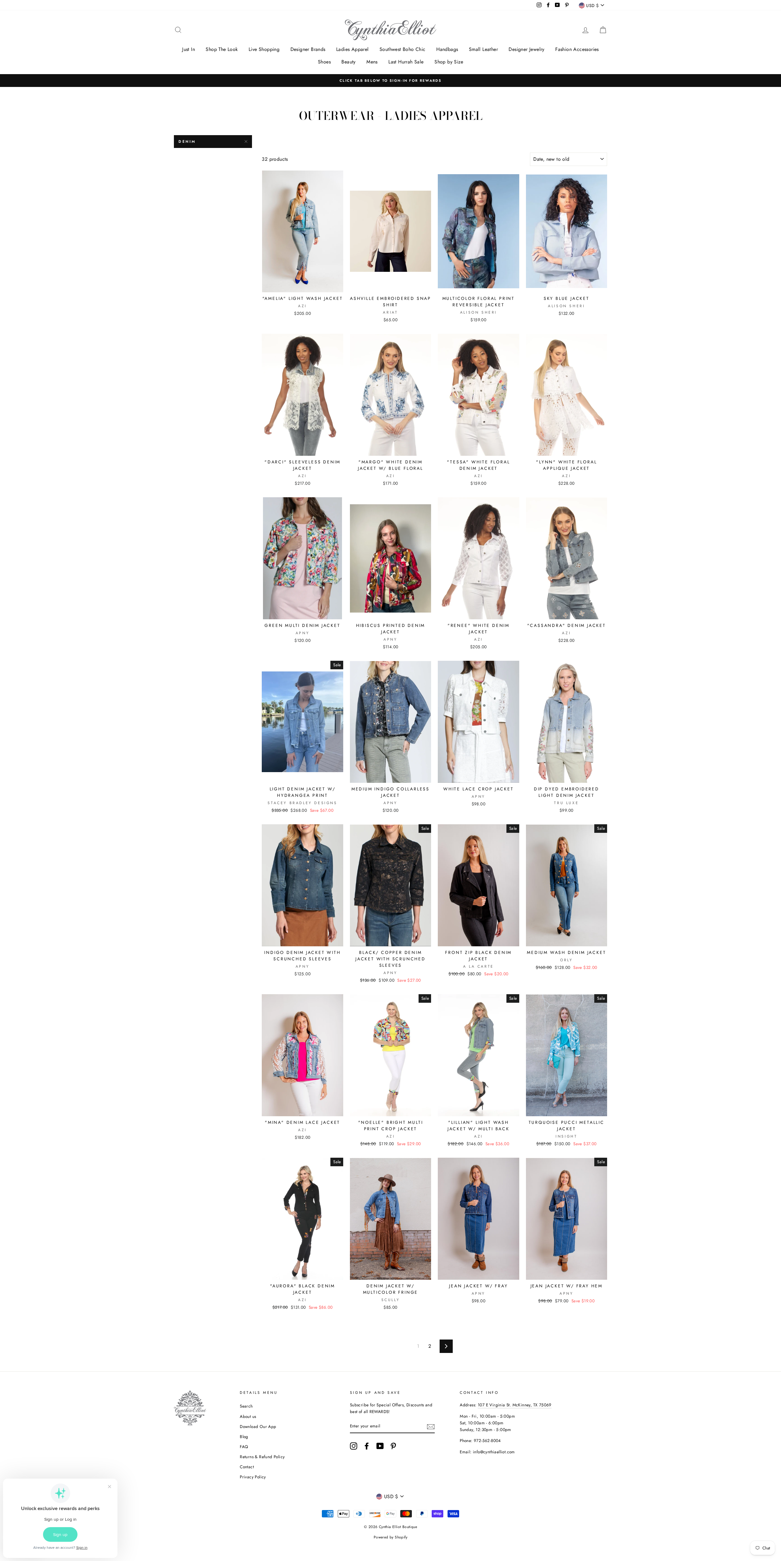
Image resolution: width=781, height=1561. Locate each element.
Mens (372, 61)
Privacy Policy (253, 1477)
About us (248, 1416)
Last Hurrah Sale (405, 61)
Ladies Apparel (352, 49)
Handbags (447, 49)
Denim (187, 141)
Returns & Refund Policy (262, 1457)
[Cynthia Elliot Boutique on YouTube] (380, 1446)
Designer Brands (308, 49)
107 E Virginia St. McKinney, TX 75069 (515, 1405)
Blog (244, 1436)
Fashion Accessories (577, 49)
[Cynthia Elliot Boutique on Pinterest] (393, 1446)
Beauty (348, 61)
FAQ (244, 1447)
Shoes (324, 61)
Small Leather (483, 49)
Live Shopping (264, 49)
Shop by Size (448, 61)
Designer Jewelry (526, 49)
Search (246, 1406)
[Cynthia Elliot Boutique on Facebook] (366, 1446)
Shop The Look (222, 49)
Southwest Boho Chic (403, 49)
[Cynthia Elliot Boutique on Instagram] (353, 1446)
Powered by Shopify (390, 1537)
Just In (188, 49)
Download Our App (258, 1426)
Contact (247, 1467)
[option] (390, 80)
